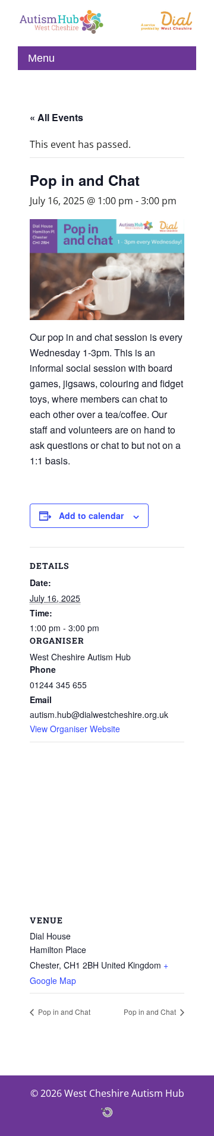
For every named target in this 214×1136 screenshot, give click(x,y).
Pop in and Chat (63, 1012)
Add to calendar (91, 515)
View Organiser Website (75, 729)
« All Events (56, 117)
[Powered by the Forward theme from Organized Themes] (107, 1111)
